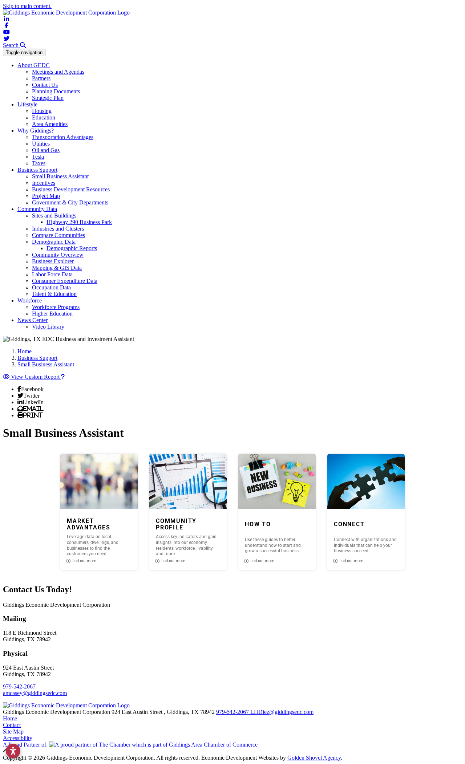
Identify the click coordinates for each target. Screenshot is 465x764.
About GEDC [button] (33, 65)
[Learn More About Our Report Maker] (63, 377)
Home (10, 718)
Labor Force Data (52, 274)
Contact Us (45, 85)
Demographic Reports (71, 248)
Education (43, 117)
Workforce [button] (29, 300)
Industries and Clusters (58, 228)
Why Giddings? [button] (35, 130)
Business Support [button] (37, 170)
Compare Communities (58, 235)
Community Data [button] (37, 209)
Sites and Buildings (54, 215)
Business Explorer (53, 261)
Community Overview (58, 255)
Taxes (38, 163)
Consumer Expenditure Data (64, 281)
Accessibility (17, 738)
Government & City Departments (70, 202)
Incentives (43, 183)
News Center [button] (32, 320)
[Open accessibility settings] (13, 751)
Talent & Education (54, 294)
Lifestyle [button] (27, 104)
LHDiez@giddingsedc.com (282, 712)
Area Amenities (50, 124)
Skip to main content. (27, 6)
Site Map (13, 731)
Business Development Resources (71, 189)
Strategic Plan (48, 98)
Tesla (38, 157)
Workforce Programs (56, 307)
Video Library (48, 327)
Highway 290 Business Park (79, 222)
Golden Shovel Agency (314, 758)
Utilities (41, 144)
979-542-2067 (19, 686)
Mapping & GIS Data (57, 268)
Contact (12, 725)
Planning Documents (56, 91)
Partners (41, 78)
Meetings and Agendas (58, 72)
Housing (42, 111)
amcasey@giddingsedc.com (35, 693)
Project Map (46, 196)
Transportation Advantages (62, 137)
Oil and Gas (46, 150)
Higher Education (52, 313)
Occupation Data (51, 287)
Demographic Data (54, 242)
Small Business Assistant (60, 176)
